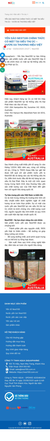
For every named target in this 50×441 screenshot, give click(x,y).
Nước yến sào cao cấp (16, 317)
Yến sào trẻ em (13, 321)
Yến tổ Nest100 (13, 309)
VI (40, 3)
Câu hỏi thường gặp (14, 337)
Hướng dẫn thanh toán (16, 345)
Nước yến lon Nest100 (16, 313)
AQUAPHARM (25, 428)
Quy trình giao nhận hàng (17, 349)
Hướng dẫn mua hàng (15, 341)
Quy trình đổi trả (13, 353)
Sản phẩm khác (13, 325)
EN (37, 3)
